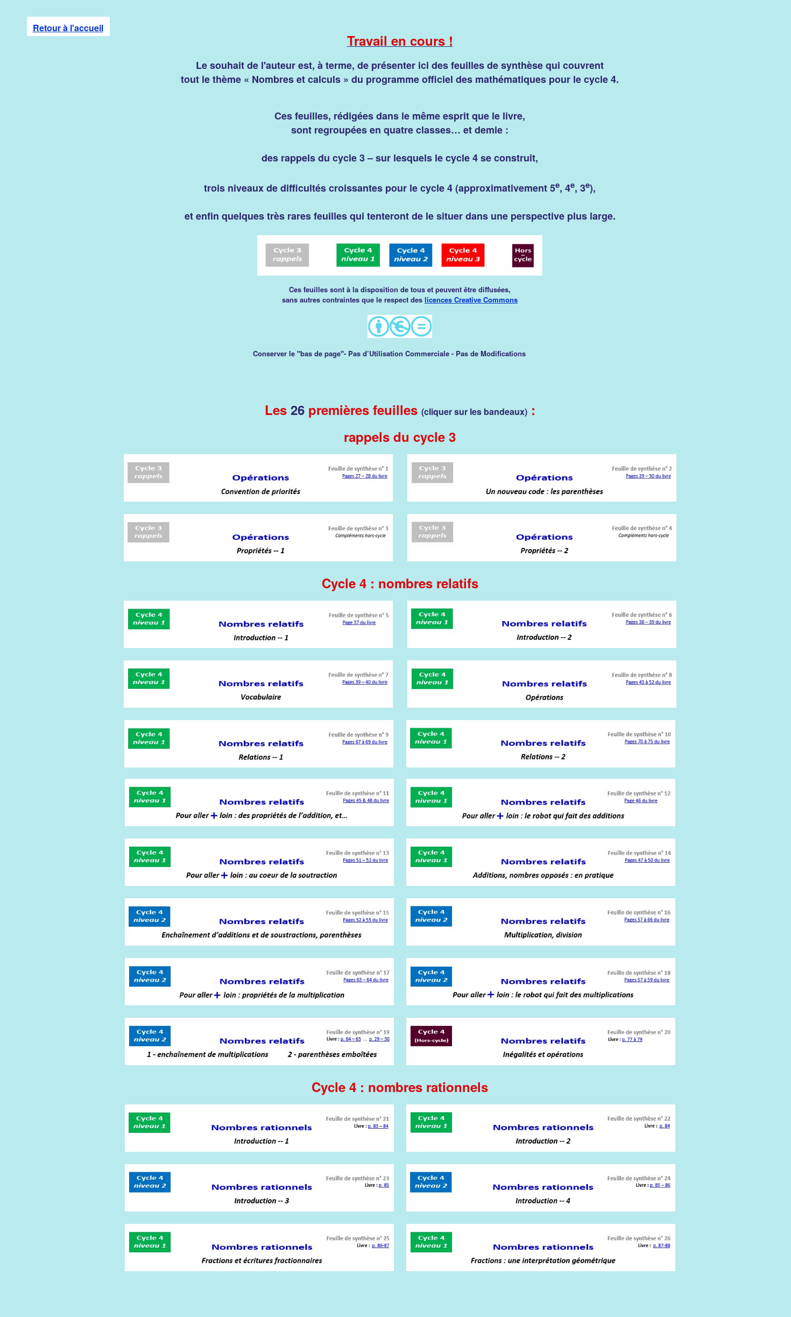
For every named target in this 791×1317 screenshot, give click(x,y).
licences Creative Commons (471, 299)
